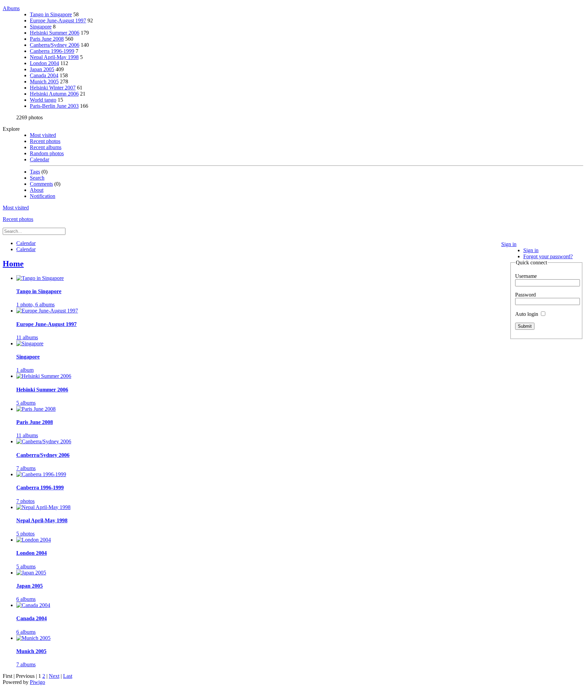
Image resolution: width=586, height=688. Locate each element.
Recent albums (45, 147)
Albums (11, 8)
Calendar (39, 159)
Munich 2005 (44, 81)
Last (67, 676)
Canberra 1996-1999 (52, 51)
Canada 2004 (44, 75)
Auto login (527, 314)
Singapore (41, 26)
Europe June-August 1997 (58, 20)
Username (526, 276)
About (36, 190)
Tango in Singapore (51, 14)
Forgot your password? (548, 256)
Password (525, 295)
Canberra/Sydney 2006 (54, 45)
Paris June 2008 (47, 39)
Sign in (508, 244)
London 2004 (44, 63)
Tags (35, 172)
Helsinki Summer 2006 (54, 33)
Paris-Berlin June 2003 (54, 106)
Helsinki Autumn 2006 (54, 94)
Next (54, 676)
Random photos (47, 153)
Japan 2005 (42, 69)
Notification (42, 196)
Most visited (43, 135)
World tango (43, 100)
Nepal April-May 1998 (54, 57)
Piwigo (37, 682)
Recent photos (45, 141)
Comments (41, 184)
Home (13, 263)
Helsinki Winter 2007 (53, 87)
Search (37, 178)
